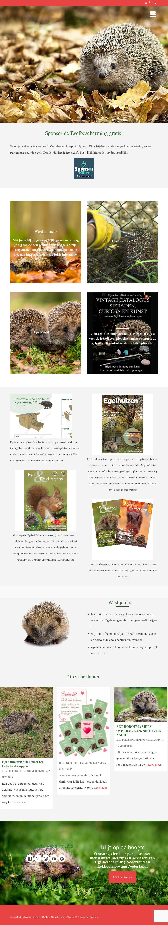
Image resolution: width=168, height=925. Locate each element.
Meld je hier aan (122, 877)
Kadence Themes (67, 917)
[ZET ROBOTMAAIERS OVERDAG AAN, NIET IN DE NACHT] (140, 704)
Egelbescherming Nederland (26, 771)
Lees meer (20, 802)
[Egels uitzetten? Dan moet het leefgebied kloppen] (26, 722)
